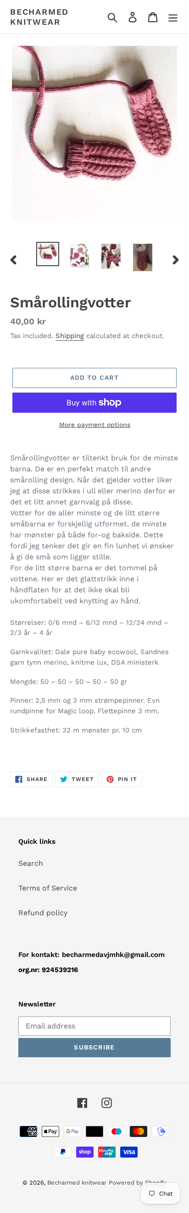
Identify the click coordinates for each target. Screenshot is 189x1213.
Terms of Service (47, 888)
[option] (48, 254)
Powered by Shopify (138, 1182)
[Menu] (173, 16)
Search (30, 863)
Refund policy (42, 912)
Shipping (70, 336)
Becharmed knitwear (39, 17)
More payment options (94, 424)
